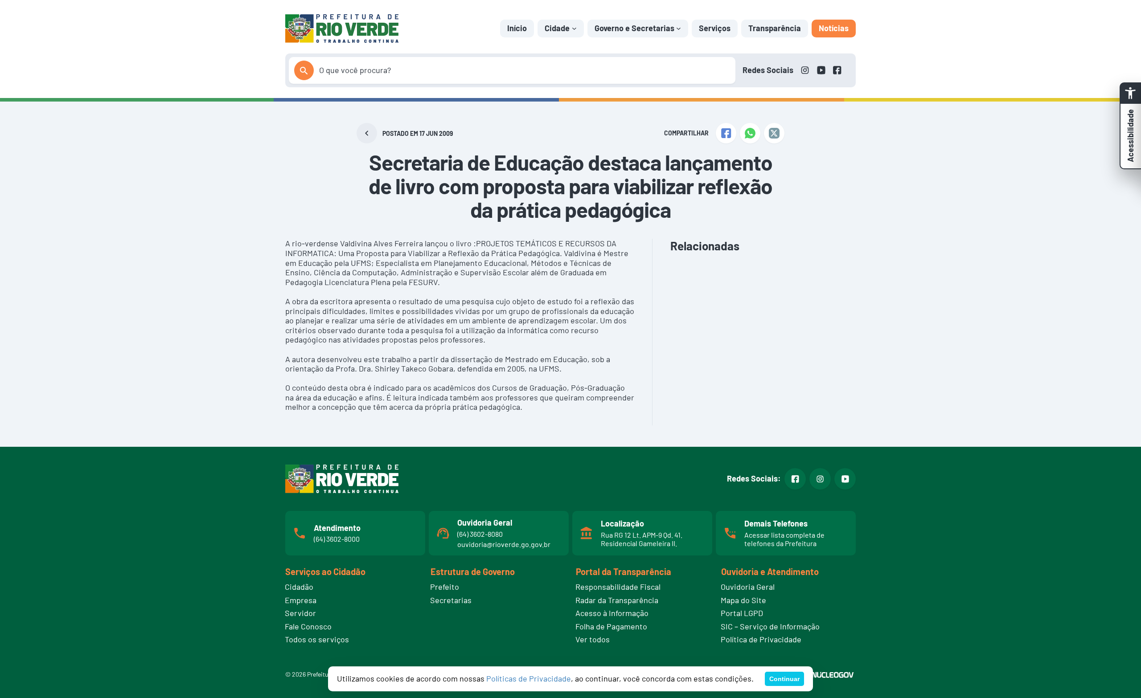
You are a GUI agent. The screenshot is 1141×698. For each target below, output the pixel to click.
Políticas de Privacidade (528, 678)
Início (517, 28)
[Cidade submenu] (574, 28)
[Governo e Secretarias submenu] (678, 28)
